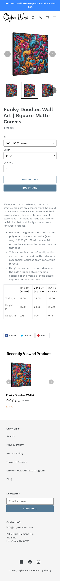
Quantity (8, 162)
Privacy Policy (15, 444)
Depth (7, 149)
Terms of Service (16, 461)
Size (6, 137)
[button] (12, 90)
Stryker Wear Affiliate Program (25, 470)
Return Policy (14, 453)
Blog (9, 479)
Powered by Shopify (41, 570)
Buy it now (29, 188)
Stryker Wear (23, 570)
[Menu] (54, 17)
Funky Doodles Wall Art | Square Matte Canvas (21, 395)
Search (10, 436)
